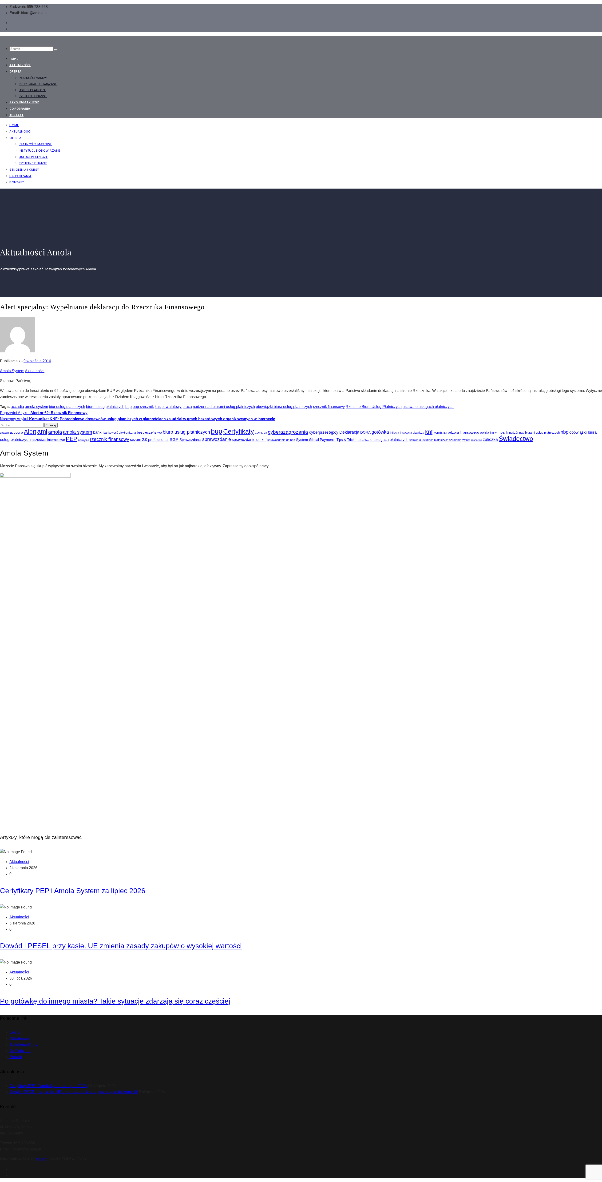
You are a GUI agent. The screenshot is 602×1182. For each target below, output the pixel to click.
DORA (365, 432)
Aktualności (20, 65)
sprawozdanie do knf (249, 439)
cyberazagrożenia (288, 432)
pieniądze (83, 440)
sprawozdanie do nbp (281, 440)
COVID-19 (261, 432)
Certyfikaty (238, 431)
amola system (36, 407)
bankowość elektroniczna (119, 432)
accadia (17, 407)
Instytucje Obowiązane (38, 84)
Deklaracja (349, 432)
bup (128, 407)
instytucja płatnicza (412, 432)
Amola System (12, 371)
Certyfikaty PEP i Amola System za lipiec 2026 (72, 891)
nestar (41, 1159)
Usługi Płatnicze (32, 90)
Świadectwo (516, 438)
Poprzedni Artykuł (43, 413)
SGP (174, 439)
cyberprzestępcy (323, 432)
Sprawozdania (190, 440)
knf (428, 432)
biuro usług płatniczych (105, 407)
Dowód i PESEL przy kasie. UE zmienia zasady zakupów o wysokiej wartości (121, 946)
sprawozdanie (216, 439)
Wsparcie (476, 440)
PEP (71, 439)
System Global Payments (316, 440)
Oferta (15, 71)
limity (493, 432)
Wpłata (466, 440)
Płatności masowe (33, 78)
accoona (16, 432)
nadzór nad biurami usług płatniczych (224, 407)
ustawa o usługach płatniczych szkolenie (435, 440)
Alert (30, 431)
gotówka (380, 432)
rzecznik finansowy (329, 407)
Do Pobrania (20, 1051)
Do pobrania (19, 108)
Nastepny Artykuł (137, 419)
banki (98, 432)
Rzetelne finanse (33, 96)
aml (42, 431)
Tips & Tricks (346, 440)
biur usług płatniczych (67, 407)
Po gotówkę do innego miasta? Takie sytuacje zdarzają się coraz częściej (115, 1001)
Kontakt (16, 115)
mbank (503, 432)
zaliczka (490, 439)
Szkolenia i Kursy (24, 102)
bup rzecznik (143, 407)
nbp (564, 432)
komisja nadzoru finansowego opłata (461, 432)
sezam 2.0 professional (149, 439)
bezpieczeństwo (149, 432)
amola (55, 432)
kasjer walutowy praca (173, 407)
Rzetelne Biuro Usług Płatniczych (374, 407)
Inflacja (394, 432)
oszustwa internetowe (48, 440)
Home (13, 59)
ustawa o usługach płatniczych (428, 407)
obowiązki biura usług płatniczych (284, 407)
